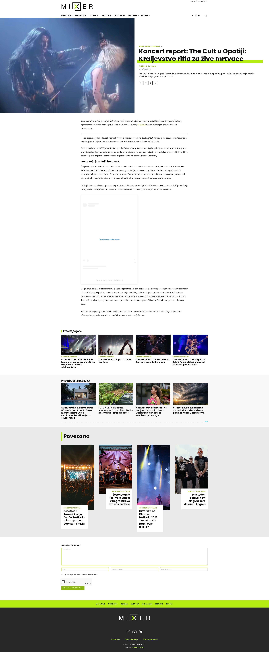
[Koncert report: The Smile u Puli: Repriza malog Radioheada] (153, 345)
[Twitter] (146, 83)
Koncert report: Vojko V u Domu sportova (115, 360)
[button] (206, 16)
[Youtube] (199, 15)
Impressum (115, 639)
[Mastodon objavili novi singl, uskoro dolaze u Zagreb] (191, 469)
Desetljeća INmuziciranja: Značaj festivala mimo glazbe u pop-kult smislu (74, 517)
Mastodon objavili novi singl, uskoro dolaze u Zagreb (195, 499)
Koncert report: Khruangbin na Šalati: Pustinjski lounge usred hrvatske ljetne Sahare (189, 362)
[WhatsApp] (150, 83)
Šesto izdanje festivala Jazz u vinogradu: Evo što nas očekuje (119, 499)
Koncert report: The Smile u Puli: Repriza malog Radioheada (152, 360)
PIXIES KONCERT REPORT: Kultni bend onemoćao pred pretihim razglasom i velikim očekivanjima (78, 363)
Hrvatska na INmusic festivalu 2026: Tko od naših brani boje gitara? (148, 519)
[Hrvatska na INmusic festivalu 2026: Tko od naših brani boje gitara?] (153, 477)
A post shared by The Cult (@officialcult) (109, 280)
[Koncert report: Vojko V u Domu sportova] (115, 345)
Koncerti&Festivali (149, 46)
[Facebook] (192, 15)
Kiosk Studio (138, 647)
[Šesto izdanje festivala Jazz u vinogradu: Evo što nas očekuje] (115, 469)
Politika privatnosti (150, 639)
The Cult (142, 124)
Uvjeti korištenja (131, 639)
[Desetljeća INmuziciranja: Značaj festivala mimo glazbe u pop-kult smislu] (77, 477)
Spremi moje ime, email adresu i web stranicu (80, 575)
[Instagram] (196, 15)
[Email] (155, 83)
